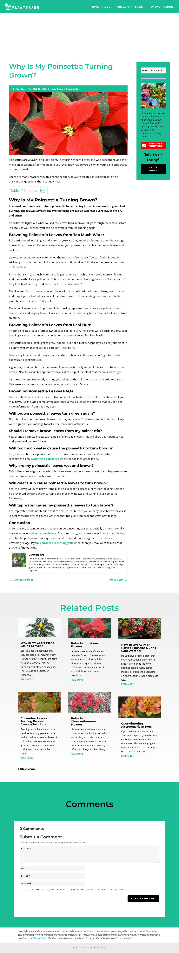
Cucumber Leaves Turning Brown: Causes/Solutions (34, 721)
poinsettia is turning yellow (58, 543)
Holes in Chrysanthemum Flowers (83, 721)
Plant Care (122, 6)
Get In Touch (153, 169)
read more (27, 679)
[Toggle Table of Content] (41, 190)
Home (95, 6)
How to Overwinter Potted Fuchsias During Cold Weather (138, 648)
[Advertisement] (89, 34)
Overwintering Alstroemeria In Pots (136, 725)
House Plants (56, 88)
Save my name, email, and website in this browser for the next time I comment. (75, 890)
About (107, 6)
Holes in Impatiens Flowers (85, 645)
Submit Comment (143, 898)
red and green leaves (42, 533)
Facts (139, 6)
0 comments (71, 88)
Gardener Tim (23, 88)
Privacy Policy (40, 938)
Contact (169, 6)
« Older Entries (26, 769)
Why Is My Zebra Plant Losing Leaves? (37, 644)
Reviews (154, 6)
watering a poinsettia (45, 459)
